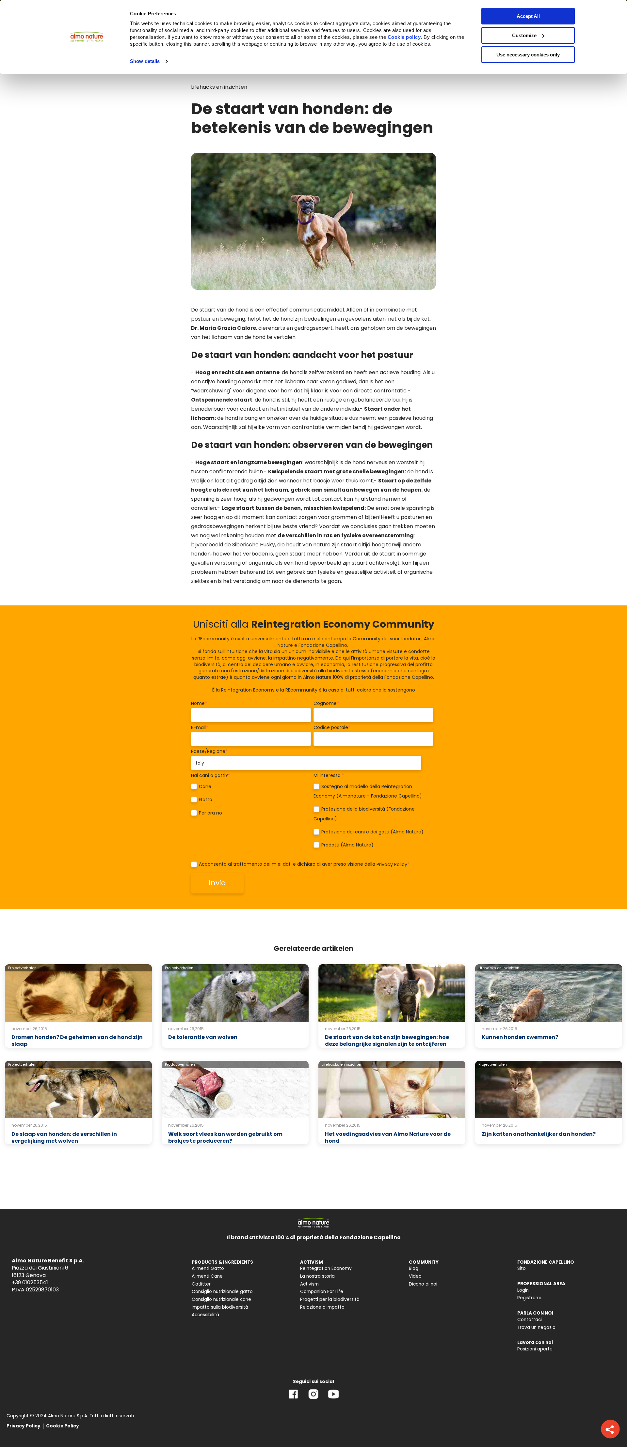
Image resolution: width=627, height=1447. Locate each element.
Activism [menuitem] (309, 1284)
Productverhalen (180, 1064)
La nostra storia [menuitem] (317, 1276)
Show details (145, 61)
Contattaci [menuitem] (529, 1320)
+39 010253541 (30, 1282)
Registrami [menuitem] (529, 1298)
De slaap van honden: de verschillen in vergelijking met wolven (64, 1137)
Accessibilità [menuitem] (205, 1315)
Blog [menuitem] (413, 1268)
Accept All (528, 16)
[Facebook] (293, 1399)
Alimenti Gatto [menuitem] (208, 1268)
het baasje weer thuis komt (338, 480)
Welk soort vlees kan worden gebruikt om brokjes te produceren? (225, 1137)
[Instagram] (313, 1399)
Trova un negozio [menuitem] (536, 1327)
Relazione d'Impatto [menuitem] (322, 1307)
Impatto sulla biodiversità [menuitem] (220, 1307)
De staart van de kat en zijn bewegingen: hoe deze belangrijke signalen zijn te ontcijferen (387, 1040)
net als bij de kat (409, 319)
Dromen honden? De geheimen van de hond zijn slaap (77, 1040)
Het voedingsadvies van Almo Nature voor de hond (388, 1137)
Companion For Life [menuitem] (321, 1291)
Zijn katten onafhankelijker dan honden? (539, 1134)
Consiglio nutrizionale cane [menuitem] (221, 1299)
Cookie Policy (62, 1426)
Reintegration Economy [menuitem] (326, 1268)
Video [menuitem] (415, 1276)
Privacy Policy (392, 864)
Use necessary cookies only (528, 54)
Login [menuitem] (523, 1290)
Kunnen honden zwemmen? (520, 1037)
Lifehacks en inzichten (219, 87)
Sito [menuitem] (521, 1268)
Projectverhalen (22, 967)
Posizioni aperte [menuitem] (535, 1349)
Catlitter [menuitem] (201, 1284)
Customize (524, 35)
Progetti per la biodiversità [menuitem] (330, 1299)
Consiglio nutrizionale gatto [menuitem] (222, 1291)
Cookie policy (404, 37)
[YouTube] (333, 1399)
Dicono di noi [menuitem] (423, 1284)
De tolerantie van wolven (202, 1037)
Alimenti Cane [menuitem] (207, 1276)
